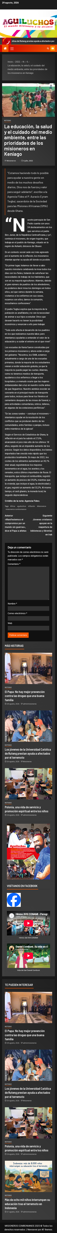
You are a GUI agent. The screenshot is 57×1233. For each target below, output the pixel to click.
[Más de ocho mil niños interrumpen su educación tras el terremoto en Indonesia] (28, 1176)
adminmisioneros (30, 704)
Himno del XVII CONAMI (28, 938)
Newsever (32, 1229)
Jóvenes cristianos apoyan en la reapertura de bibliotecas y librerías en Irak (41, 525)
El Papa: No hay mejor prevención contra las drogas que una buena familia (25, 696)
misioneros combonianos (16, 509)
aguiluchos (21, 506)
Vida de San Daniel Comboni (28, 970)
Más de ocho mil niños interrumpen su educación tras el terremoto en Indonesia (27, 1204)
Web (10, 623)
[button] (12, 48)
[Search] (48, 48)
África (12, 506)
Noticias (7, 120)
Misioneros (11, 161)
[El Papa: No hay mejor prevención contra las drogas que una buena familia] (28, 668)
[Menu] (12, 48)
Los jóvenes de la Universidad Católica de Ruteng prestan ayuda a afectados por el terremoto (28, 753)
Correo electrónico (17, 613)
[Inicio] (5, 49)
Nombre (12, 603)
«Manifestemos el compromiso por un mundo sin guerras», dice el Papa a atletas (15, 523)
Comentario (14, 564)
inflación (31, 506)
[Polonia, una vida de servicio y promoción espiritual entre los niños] (28, 783)
